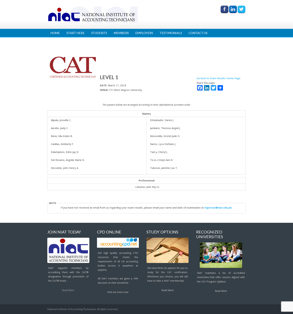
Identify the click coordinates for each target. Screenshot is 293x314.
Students (99, 33)
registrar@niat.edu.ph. (218, 207)
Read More (68, 290)
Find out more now (117, 292)
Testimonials (171, 33)
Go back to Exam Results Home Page (218, 78)
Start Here (75, 33)
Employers (144, 33)
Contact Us (198, 33)
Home (55, 33)
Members (121, 33)
